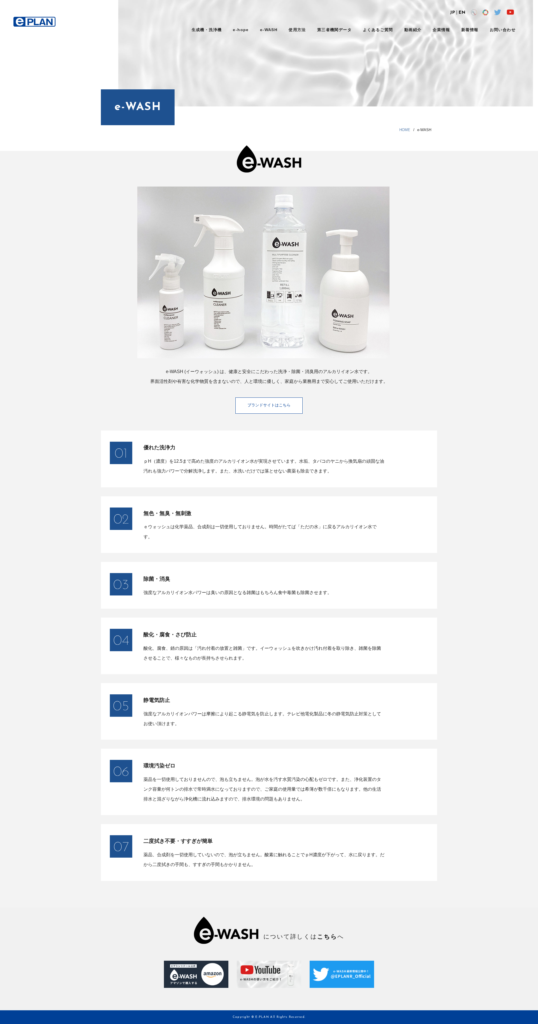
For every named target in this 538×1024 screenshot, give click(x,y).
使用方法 (297, 29)
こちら (327, 936)
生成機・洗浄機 (207, 29)
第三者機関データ (334, 29)
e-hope (241, 29)
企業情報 (441, 29)
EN (461, 12)
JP (452, 12)
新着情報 (470, 29)
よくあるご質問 (378, 29)
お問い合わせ (503, 29)
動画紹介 (413, 29)
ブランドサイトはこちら (269, 405)
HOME (404, 130)
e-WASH (268, 29)
